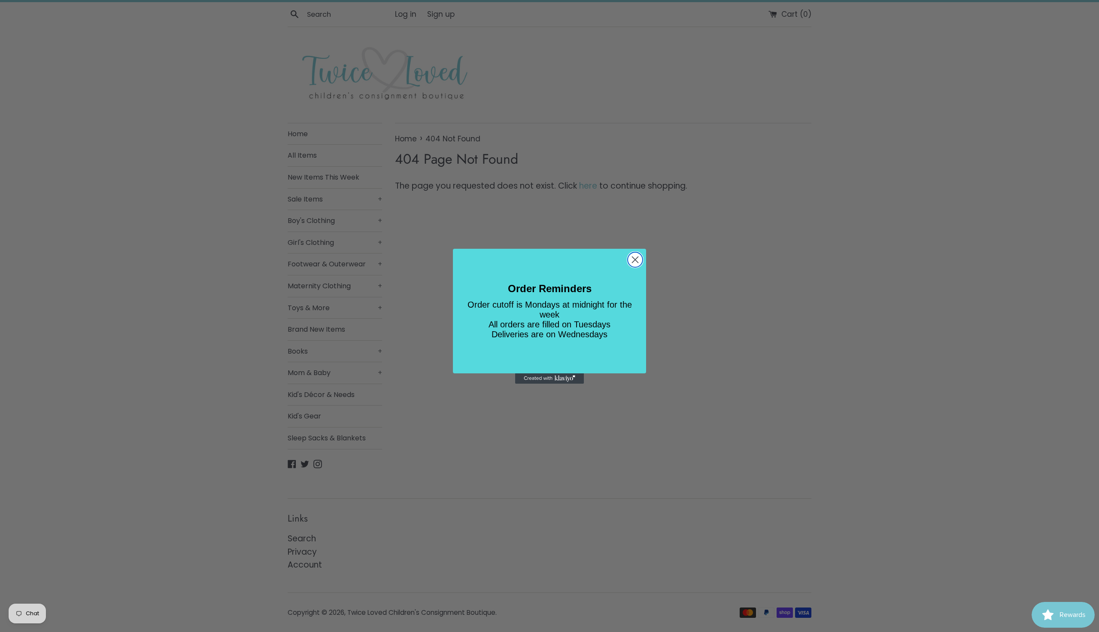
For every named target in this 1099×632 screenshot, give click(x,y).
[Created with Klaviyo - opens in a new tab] (549, 378)
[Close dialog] (635, 259)
